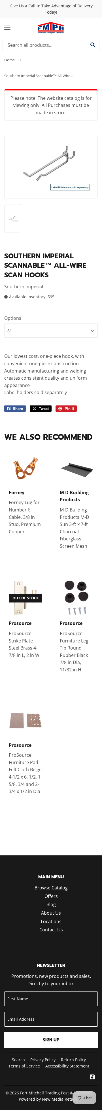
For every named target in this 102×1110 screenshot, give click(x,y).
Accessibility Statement (67, 1066)
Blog (51, 904)
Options (12, 318)
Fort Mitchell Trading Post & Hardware (56, 1093)
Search (18, 1059)
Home (9, 59)
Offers (51, 896)
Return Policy (73, 1059)
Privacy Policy (43, 1059)
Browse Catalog (51, 888)
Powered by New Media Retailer (49, 1099)
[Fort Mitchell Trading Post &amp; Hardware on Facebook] (92, 1077)
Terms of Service (24, 1066)
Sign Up (51, 1040)
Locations (51, 921)
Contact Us (51, 930)
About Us (51, 913)
